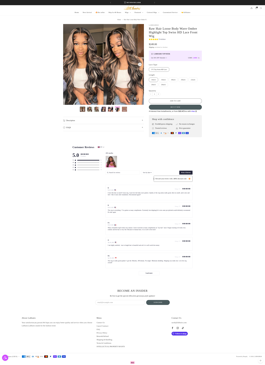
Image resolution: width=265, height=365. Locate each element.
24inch (153, 84)
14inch (153, 80)
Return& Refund (103, 336)
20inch (183, 80)
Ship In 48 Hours (114, 12)
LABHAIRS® (154, 25)
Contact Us (101, 323)
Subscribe (158, 302)
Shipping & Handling (104, 340)
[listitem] (132, 2)
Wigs (127, 12)
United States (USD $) (10, 356)
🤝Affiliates (185, 12)
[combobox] (147, 173)
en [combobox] (101, 147)
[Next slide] (140, 64)
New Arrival (87, 12)
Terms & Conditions (104, 343)
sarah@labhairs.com (179, 323)
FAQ (98, 329)
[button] (157, 39)
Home (77, 12)
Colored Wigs (152, 12)
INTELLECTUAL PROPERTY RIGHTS (111, 347)
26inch (163, 84)
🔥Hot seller (100, 12)
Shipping (151, 47)
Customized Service (170, 12)
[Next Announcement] (154, 2)
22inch (193, 80)
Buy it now (175, 107)
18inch (173, 80)
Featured (138, 12)
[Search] (261, 8)
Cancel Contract (102, 326)
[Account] (252, 8)
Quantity (152, 91)
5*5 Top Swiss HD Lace (159, 69)
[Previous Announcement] (110, 2)
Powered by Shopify (242, 356)
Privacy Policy (102, 333)
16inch (163, 80)
